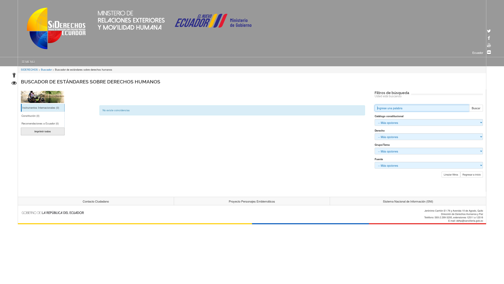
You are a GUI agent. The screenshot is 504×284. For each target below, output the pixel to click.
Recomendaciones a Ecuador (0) (40, 122)
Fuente (379, 158)
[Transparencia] (14, 83)
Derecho (380, 130)
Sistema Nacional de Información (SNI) (408, 200)
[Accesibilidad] (14, 76)
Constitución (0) (30, 115)
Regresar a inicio (471, 173)
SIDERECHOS (29, 69)
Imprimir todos (42, 130)
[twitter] (489, 31)
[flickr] (489, 52)
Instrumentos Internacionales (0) (40, 107)
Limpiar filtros (451, 173)
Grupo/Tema (382, 144)
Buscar (476, 107)
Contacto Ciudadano (96, 200)
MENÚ (30, 61)
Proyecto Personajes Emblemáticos (252, 200)
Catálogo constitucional (389, 115)
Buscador (46, 69)
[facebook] (489, 38)
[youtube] (489, 45)
